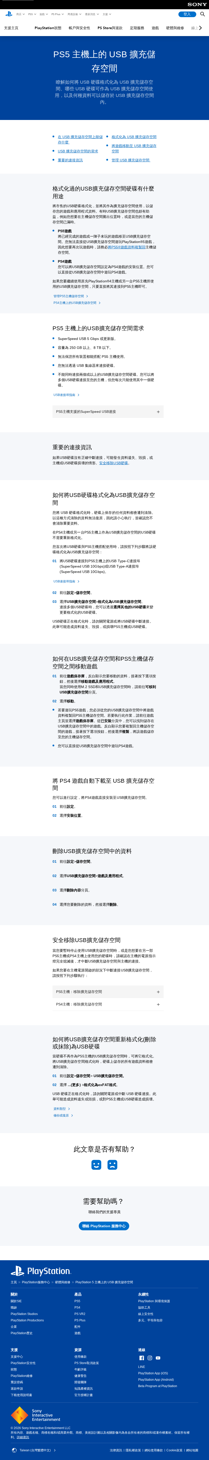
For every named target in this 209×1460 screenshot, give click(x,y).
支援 (105, 14)
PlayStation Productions (27, 1320)
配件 (77, 1327)
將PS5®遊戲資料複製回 (127, 247)
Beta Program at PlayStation (157, 1386)
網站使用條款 (154, 1450)
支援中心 (17, 1356)
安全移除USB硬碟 (113, 463)
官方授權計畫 (83, 1395)
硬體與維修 (175, 28)
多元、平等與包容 (150, 1320)
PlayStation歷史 (22, 1333)
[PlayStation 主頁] (9, 14)
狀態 (14, 1369)
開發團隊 (80, 1382)
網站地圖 (192, 1450)
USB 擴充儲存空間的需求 (78, 151)
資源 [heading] (78, 1350)
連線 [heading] (141, 1350)
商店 (18, 14)
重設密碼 (17, 1382)
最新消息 (90, 14)
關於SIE (16, 1301)
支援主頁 (11, 28)
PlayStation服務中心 (36, 1282)
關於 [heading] (14, 1294)
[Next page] (199, 28)
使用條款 (80, 1356)
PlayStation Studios (24, 1314)
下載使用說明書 (21, 1395)
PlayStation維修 (22, 1376)
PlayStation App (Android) (156, 1379)
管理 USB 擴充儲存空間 (131, 160)
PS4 (77, 1307)
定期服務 (137, 28)
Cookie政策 (174, 1450)
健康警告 (80, 1376)
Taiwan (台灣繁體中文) (35, 1450)
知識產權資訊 (83, 1388)
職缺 (14, 1307)
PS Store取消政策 (86, 1363)
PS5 (30, 14)
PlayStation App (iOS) (153, 1373)
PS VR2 (79, 1314)
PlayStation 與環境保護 (154, 1301)
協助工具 (144, 1307)
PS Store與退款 (110, 28)
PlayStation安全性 (23, 1363)
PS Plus (55, 14)
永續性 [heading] (143, 1294)
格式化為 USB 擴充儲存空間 (134, 137)
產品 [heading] (78, 1294)
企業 (14, 1327)
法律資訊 (116, 1450)
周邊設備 (72, 14)
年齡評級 (80, 1369)
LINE (141, 1367)
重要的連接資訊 (70, 160)
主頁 (14, 1282)
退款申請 (17, 1388)
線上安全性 (145, 1314)
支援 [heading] (14, 1350)
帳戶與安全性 (79, 28)
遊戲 (41, 14)
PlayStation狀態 (48, 28)
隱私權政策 (133, 1450)
